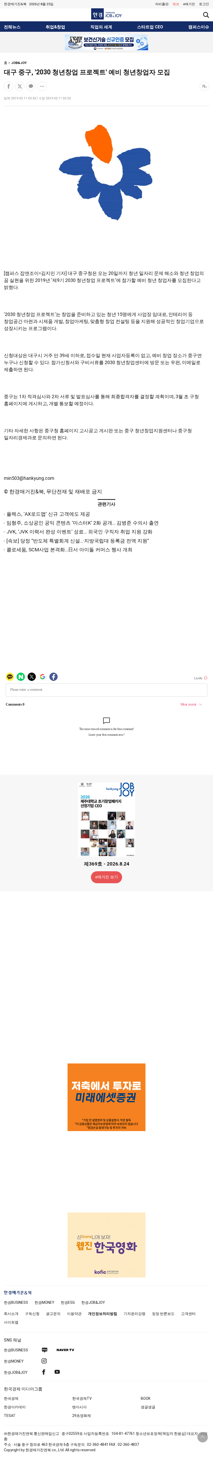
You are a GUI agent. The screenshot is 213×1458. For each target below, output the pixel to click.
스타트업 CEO (150, 27)
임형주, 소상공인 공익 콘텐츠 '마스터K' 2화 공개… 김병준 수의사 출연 (82, 523)
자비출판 (162, 4)
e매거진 (189, 4)
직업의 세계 (101, 27)
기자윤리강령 (134, 1314)
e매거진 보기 (106, 877)
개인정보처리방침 (102, 1314)
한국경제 (11, 1398)
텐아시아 (79, 1407)
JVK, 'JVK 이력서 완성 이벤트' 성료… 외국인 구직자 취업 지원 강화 (79, 532)
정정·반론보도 (163, 1314)
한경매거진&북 (15, 4)
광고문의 (53, 1314)
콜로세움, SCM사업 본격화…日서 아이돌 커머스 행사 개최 (69, 550)
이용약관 (74, 1314)
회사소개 (11, 1314)
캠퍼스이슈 (198, 27)
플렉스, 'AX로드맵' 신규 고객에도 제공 (48, 514)
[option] (106, 42)
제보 (175, 4)
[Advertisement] (106, 977)
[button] (204, 4)
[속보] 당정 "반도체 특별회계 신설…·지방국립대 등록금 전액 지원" (77, 541)
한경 (16, 1302)
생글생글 (148, 1407)
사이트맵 (11, 1322)
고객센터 (188, 1314)
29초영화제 (81, 1416)
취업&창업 (55, 27)
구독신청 (32, 1314)
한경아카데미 (15, 1407)
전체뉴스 (12, 27)
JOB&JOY (19, 63)
